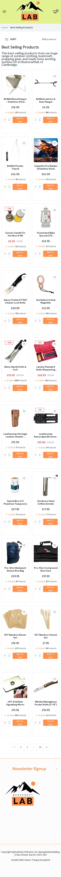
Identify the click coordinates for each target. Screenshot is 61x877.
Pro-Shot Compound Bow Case (46, 569)
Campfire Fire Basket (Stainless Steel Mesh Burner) (45, 167)
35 (40, 747)
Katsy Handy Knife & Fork (15, 368)
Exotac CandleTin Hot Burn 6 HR (15, 234)
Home (5, 27)
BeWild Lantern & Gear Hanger (45, 100)
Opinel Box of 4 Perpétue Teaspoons (15, 502)
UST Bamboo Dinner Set (15, 636)
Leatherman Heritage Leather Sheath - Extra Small (15, 435)
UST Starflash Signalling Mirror (15, 703)
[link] (24, 76)
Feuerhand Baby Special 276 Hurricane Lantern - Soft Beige (46, 234)
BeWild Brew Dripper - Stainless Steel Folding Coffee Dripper (15, 100)
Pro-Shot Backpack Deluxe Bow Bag (15, 569)
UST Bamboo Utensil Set (45, 636)
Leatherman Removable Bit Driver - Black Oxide (45, 435)
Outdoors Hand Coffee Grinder (45, 502)
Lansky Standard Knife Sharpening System (45, 368)
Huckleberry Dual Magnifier (45, 301)
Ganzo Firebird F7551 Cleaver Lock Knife (15, 301)
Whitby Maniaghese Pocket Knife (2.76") (46, 703)
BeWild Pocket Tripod (15, 167)
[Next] (46, 747)
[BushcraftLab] (29, 12)
